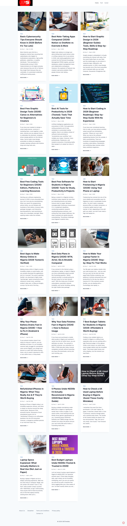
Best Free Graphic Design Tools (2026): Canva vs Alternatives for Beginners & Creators (31, 114)
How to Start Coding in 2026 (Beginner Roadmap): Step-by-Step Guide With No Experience (94, 114)
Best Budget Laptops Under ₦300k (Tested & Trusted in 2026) (63, 463)
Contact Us (39, 513)
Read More (24, 77)
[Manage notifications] (123, 523)
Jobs (84, 179)
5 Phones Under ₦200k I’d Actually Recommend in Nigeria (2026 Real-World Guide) (63, 395)
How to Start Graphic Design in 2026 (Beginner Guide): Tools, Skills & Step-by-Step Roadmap (94, 42)
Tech (101, 3)
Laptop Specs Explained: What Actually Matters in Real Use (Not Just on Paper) (31, 466)
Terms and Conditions (42, 510)
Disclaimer (30, 510)
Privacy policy (56, 510)
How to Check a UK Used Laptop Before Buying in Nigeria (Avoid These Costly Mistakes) (93, 395)
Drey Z (23, 49)
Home (97, 3)
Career (106, 3)
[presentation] (32, 21)
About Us (22, 510)
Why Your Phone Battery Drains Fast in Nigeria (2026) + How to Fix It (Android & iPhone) (31, 327)
